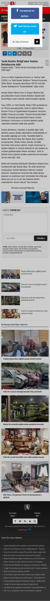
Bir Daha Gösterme (20, 42)
